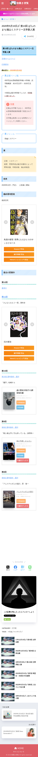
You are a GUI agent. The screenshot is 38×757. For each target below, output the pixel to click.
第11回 (5, 297)
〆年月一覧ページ (7, 9)
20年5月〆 (19, 632)
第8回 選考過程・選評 (10, 478)
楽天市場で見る (19, 254)
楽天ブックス (23, 460)
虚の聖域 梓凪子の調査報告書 (24, 391)
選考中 (4, 288)
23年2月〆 (27, 9)
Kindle (21, 407)
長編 (10, 632)
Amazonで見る (19, 249)
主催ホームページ (8, 59)
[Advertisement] (19, 538)
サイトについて (18, 752)
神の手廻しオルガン (24, 441)
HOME (20, 748)
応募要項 (5, 64)
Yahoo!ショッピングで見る (19, 259)
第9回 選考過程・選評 (10, 427)
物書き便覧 (22, 2)
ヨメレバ (25, 395)
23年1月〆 (18, 9)
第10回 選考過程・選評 (10, 377)
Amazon (22, 402)
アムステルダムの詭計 (24, 492)
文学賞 (14, 628)
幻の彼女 (8, 342)
